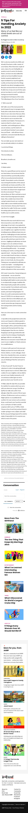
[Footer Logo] (14, 777)
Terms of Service (20, 804)
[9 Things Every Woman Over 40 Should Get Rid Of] (14, 614)
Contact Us (17, 789)
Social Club (17, 793)
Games (5, 704)
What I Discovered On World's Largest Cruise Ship (13, 600)
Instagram (17, 798)
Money (5, 757)
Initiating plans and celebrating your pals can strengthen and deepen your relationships (13, 738)
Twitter (6, 57)
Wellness (4, 17)
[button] (26, 10)
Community (17, 791)
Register (22, 489)
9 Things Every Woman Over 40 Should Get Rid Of (13, 628)
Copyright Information (8, 804)
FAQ (3, 791)
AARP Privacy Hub (6, 808)
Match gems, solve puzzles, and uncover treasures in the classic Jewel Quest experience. (13, 710)
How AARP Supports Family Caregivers (13, 681)
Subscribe (19, 11)
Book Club (5, 793)
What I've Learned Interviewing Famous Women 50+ (13, 571)
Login (12, 11)
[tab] (8, 501)
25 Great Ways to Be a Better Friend (12, 733)
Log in (17, 489)
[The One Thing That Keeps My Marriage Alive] (14, 528)
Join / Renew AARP (7, 794)
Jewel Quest (8, 706)
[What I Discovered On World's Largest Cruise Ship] (14, 586)
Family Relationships (9, 729)
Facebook (2, 57)
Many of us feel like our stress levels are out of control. (11, 33)
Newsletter (17, 794)
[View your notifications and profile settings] (24, 501)
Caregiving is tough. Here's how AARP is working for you (14, 685)
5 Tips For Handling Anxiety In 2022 (13, 24)
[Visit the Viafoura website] (21, 510)
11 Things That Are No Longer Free (11, 760)
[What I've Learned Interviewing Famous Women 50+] (14, 556)
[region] (14, 499)
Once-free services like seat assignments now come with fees (12, 764)
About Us (4, 789)
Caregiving (7, 678)
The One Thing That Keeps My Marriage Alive (14, 542)
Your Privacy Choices (18, 808)
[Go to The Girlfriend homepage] (3, 10)
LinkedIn (10, 57)
